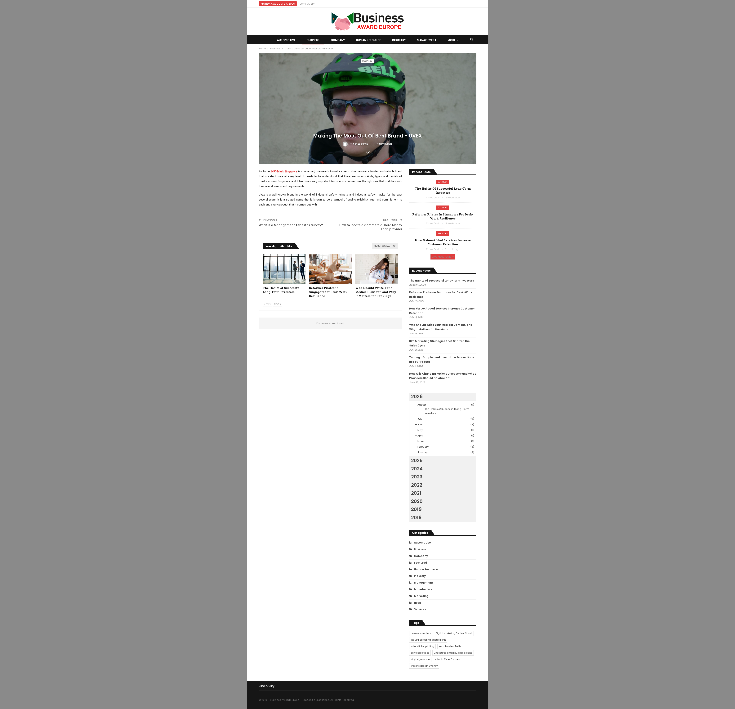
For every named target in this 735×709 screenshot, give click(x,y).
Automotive (286, 40)
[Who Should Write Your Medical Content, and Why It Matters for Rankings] (376, 269)
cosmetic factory (421, 633)
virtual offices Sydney (447, 659)
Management (426, 40)
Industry (399, 40)
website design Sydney (424, 665)
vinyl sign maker (420, 659)
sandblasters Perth (450, 646)
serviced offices (420, 652)
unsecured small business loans (453, 652)
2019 (416, 509)
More (451, 40)
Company (338, 40)
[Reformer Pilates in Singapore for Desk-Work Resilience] (330, 269)
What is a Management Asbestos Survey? (291, 225)
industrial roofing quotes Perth (428, 639)
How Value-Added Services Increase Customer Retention (443, 242)
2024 (417, 468)
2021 (416, 493)
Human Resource (368, 40)
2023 (416, 476)
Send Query (307, 4)
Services (443, 233)
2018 (416, 517)
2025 (417, 460)
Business (313, 40)
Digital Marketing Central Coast (454, 633)
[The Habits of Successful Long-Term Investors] (284, 269)
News (417, 603)
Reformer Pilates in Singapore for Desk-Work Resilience (442, 216)
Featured (420, 563)
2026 (417, 396)
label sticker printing (422, 646)
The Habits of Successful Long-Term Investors (443, 190)
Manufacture (423, 589)
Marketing (421, 596)
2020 (417, 501)
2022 (416, 485)
